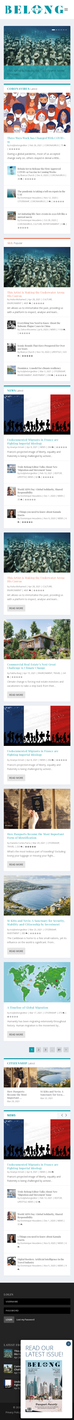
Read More (16, 608)
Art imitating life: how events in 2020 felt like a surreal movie (42, 215)
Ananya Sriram (17, 447)
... (52, 1049)
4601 (26, 303)
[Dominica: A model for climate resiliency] (11, 370)
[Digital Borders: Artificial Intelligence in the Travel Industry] (11, 1261)
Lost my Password (25, 1319)
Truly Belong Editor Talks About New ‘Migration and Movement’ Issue (37, 468)
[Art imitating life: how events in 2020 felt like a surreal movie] (11, 215)
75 (62, 145)
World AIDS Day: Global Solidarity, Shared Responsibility (40, 491)
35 (19, 499)
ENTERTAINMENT (51, 224)
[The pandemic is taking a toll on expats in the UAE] (11, 193)
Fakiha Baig (15, 673)
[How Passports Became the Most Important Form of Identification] (37, 809)
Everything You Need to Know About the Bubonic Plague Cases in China (39, 324)
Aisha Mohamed (18, 299)
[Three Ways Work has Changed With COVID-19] (37, 113)
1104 (60, 329)
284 (50, 447)
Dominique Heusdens (31, 197)
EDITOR (58, 473)
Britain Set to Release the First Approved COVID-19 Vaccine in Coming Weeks (39, 170)
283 (24, 933)
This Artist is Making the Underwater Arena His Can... (36, 72)
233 (19, 846)
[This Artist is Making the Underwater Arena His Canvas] (37, 267)
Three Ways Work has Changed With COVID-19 (36, 139)
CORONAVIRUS (51, 145)
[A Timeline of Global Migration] (37, 982)
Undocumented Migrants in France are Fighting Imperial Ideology (33, 441)
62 (36, 477)
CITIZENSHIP (23, 201)
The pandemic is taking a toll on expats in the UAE (41, 193)
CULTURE (37, 224)
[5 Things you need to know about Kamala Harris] (11, 513)
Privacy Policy (13, 1412)
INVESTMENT (39, 375)
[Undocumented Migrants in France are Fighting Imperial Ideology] (37, 414)
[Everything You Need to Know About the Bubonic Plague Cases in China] (11, 324)
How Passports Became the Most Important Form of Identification (35, 835)
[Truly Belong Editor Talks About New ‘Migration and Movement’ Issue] (11, 468)
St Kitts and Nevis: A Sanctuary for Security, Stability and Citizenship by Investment (36, 922)
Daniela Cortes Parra (20, 843)
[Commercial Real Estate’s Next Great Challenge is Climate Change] (37, 639)
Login (9, 1319)
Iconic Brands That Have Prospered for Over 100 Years (41, 347)
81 (59, 1049)
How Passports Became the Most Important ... (17, 1094)
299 (49, 375)
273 (61, 1012)
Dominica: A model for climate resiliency (39, 368)
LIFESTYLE (56, 352)
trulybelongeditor (18, 145)
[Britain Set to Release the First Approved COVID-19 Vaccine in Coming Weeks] (11, 170)
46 (19, 178)
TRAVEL (56, 673)
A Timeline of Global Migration (27, 1007)
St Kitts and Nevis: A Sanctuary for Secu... (52, 1093)
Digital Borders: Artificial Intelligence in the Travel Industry (41, 1261)
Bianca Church (27, 175)
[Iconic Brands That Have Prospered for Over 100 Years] (11, 347)
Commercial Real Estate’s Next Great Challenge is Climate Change (31, 666)
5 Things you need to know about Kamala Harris (39, 513)
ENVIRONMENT (14, 303)
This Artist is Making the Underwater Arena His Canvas (36, 294)
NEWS (53, 329)
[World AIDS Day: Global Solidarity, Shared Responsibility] (11, 491)
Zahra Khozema (28, 329)
